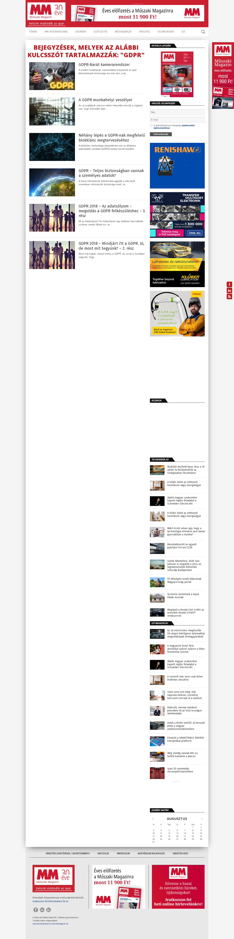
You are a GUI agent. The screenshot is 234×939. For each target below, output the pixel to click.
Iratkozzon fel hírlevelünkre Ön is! (50, 901)
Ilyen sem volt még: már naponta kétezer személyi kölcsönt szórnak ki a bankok (184, 695)
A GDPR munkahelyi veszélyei (105, 100)
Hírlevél (144, 31)
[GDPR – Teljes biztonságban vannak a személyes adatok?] (52, 195)
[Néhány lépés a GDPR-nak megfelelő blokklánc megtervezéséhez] (52, 160)
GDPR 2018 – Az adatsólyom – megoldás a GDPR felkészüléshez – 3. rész (112, 211)
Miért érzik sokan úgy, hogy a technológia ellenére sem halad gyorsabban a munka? (186, 531)
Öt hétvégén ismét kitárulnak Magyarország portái (184, 581)
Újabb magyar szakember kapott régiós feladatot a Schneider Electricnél (182, 500)
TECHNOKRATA (165, 31)
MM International (56, 31)
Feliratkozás (161, 134)
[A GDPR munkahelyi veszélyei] (52, 124)
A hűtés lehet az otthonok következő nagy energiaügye (184, 484)
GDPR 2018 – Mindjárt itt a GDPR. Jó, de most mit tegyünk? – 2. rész (111, 246)
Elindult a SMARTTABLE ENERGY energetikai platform (185, 739)
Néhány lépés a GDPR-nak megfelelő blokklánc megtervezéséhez (112, 137)
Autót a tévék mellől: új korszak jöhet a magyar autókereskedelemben (186, 726)
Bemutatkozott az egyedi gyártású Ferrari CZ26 (181, 546)
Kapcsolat (103, 853)
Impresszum (123, 853)
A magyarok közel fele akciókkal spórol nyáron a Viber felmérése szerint (186, 649)
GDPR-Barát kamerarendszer (104, 64)
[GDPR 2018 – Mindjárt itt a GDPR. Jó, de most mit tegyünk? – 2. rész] (52, 268)
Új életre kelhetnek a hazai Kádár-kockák (183, 596)
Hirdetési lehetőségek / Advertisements (68, 853)
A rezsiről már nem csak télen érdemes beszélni (185, 678)
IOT (183, 31)
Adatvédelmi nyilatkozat (151, 853)
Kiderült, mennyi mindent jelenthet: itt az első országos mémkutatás (184, 710)
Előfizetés (100, 31)
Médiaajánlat (123, 31)
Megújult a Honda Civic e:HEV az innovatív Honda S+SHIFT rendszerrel (185, 613)
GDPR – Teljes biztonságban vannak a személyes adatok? (111, 173)
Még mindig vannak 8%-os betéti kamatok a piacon (182, 755)
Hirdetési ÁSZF (180, 853)
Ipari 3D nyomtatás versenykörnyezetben (180, 770)
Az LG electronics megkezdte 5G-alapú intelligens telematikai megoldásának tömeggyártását (186, 633)
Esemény (80, 31)
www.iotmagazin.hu (59, 924)
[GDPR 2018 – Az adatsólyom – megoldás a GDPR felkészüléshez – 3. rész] (52, 230)
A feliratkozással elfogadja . (174, 126)
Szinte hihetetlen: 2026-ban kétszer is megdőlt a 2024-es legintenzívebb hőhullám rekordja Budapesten (184, 566)
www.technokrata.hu (42, 924)
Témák (33, 31)
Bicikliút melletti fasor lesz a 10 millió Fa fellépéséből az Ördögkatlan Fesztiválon (186, 470)
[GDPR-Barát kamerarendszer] (52, 89)
